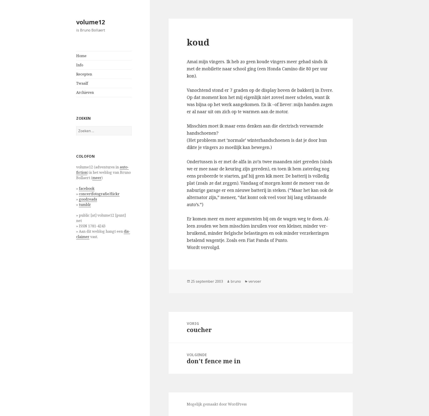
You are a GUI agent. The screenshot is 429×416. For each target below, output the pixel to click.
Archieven (85, 92)
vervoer (254, 281)
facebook (87, 188)
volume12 (90, 22)
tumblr (85, 204)
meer (96, 177)
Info (79, 65)
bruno (236, 281)
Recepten (84, 74)
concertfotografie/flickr (99, 193)
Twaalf (82, 83)
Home (81, 55)
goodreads (88, 199)
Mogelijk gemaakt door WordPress (217, 404)
